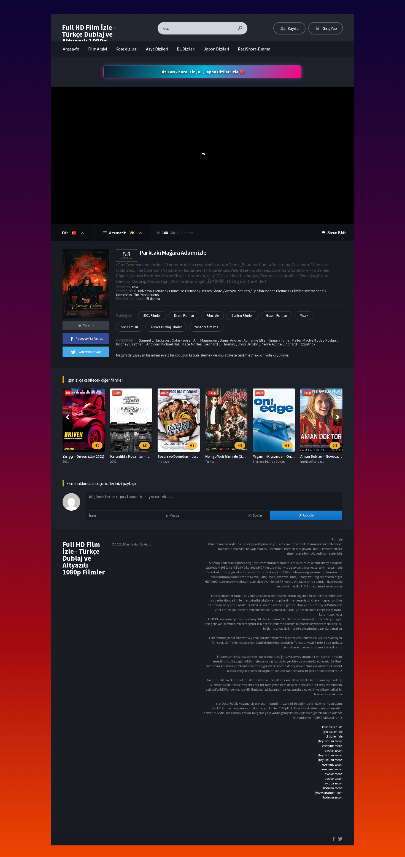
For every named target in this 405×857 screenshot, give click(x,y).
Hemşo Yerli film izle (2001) (227, 456)
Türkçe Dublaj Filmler (166, 327)
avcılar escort (333, 750)
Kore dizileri (126, 49)
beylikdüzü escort (330, 741)
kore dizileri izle (332, 727)
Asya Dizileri (157, 49)
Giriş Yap (329, 28)
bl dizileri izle (334, 736)
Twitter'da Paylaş (89, 352)
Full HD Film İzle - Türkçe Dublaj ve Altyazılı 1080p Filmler (89, 37)
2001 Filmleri (152, 315)
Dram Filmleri (184, 315)
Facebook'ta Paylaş (89, 338)
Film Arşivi (97, 49)
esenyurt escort (332, 746)
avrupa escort (333, 783)
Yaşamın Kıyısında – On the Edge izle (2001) (288, 456)
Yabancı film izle (206, 327)
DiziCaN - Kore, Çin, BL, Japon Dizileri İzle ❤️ (202, 71)
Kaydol (293, 28)
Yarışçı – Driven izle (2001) (83, 456)
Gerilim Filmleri (242, 315)
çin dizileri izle (333, 732)
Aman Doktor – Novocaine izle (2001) (330, 456)
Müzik (304, 315)
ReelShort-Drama (254, 49)
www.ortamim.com (328, 793)
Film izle (213, 315)
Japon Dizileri (216, 49)
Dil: (65, 233)
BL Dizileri (186, 49)
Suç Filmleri (129, 327)
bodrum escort (332, 788)
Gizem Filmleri (276, 315)
